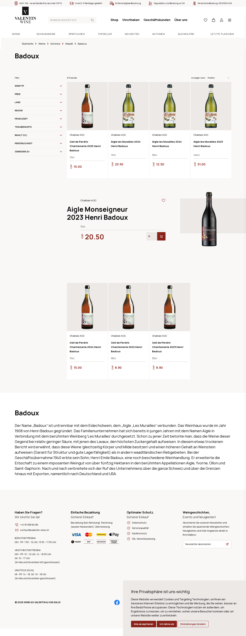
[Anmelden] (222, 20)
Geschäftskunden (157, 20)
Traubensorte (23, 127)
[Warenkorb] (214, 20)
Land (17, 102)
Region (19, 110)
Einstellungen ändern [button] (193, 624)
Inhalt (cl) (21, 135)
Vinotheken (131, 20)
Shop (114, 20)
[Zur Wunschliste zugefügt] (103, 87)
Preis (17, 94)
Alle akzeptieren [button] (143, 624)
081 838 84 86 (225, 3)
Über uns (180, 20)
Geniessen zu (22, 151)
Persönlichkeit (23, 143)
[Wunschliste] (205, 20)
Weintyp (19, 85)
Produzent (21, 118)
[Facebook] (117, 602)
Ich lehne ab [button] (167, 624)
